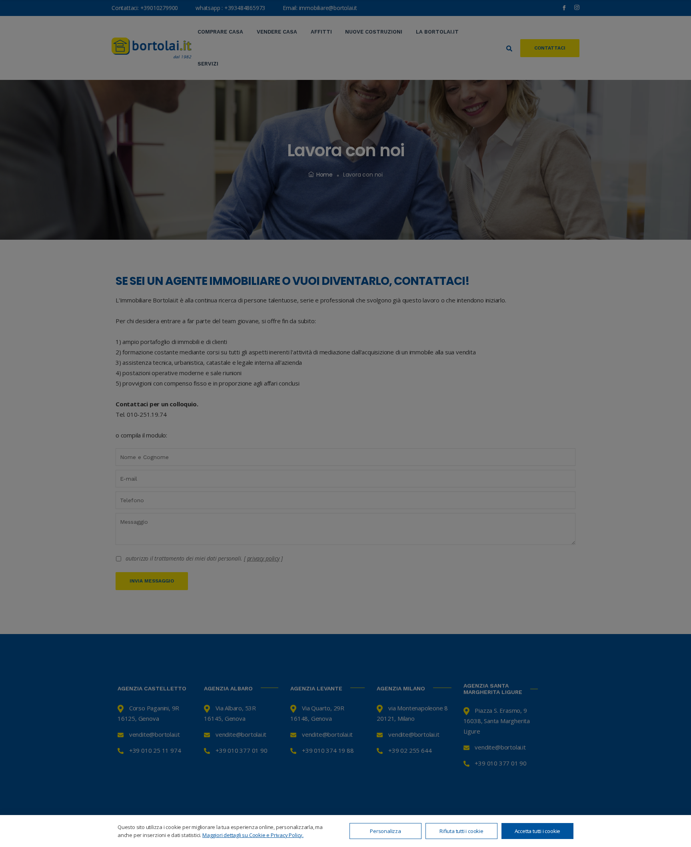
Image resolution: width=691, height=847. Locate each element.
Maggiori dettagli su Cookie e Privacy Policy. (253, 835)
